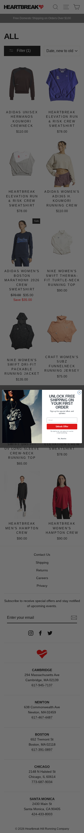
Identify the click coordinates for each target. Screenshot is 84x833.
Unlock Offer (62, 426)
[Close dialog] (79, 392)
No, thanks (62, 438)
